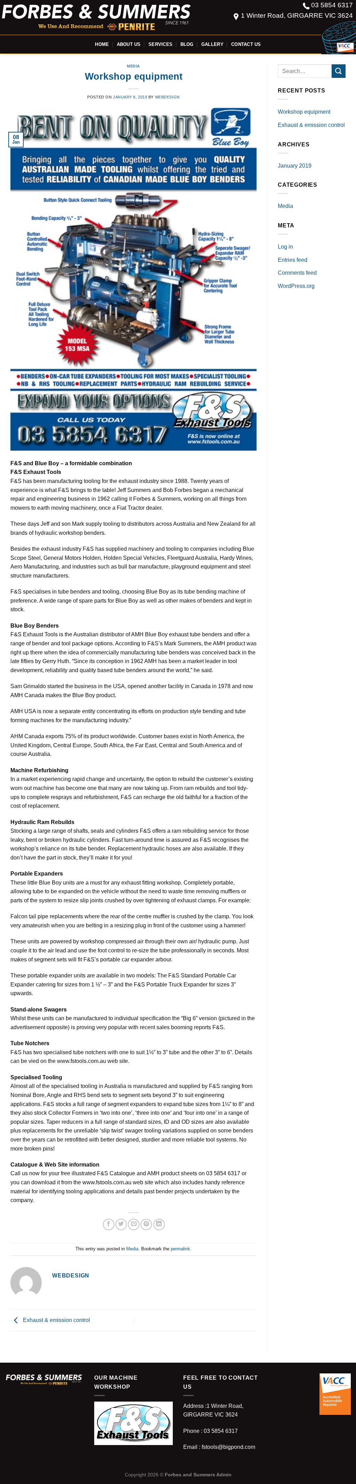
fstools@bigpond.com (228, 1447)
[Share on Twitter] (121, 1224)
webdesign (167, 97)
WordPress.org (296, 286)
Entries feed (292, 260)
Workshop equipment (304, 112)
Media (133, 66)
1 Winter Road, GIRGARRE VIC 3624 (297, 15)
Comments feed (297, 273)
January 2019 (295, 166)
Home (102, 44)
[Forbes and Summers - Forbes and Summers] (97, 17)
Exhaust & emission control (56, 1320)
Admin (224, 1474)
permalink (180, 1248)
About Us (129, 44)
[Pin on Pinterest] (146, 1224)
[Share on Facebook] (108, 1224)
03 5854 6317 (332, 5)
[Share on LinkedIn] (159, 1224)
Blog (187, 44)
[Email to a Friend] (133, 1224)
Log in (285, 247)
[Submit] (339, 71)
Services (160, 44)
